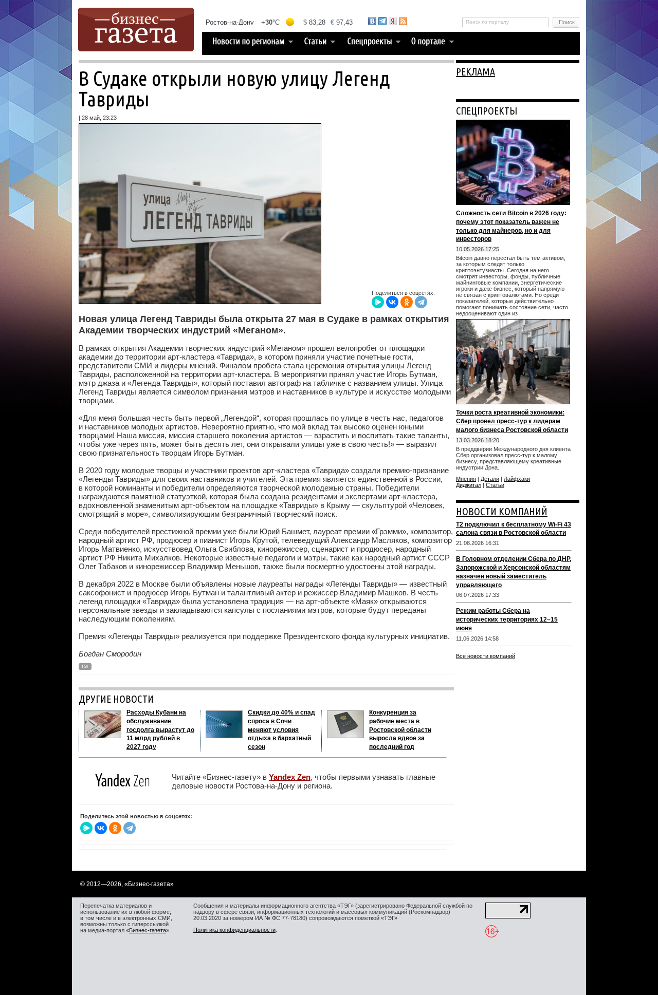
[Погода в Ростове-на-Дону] (280, 22)
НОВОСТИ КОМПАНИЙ (501, 511)
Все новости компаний (485, 656)
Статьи (495, 485)
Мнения (466, 479)
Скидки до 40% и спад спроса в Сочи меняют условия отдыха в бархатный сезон (281, 729)
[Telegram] (421, 302)
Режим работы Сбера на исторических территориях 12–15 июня (507, 619)
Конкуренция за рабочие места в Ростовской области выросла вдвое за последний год (400, 729)
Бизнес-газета (147, 930)
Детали (490, 479)
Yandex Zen (289, 777)
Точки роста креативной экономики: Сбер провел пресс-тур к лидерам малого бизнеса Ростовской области (512, 421)
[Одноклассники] (406, 302)
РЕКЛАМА (475, 72)
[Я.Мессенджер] (378, 302)
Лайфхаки (517, 479)
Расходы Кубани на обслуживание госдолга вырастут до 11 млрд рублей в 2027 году (160, 729)
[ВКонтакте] (392, 302)
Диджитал (468, 485)
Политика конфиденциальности (234, 930)
